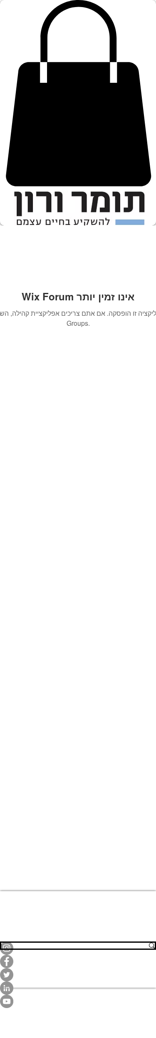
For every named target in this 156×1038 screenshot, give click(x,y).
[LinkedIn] (78, 988)
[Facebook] (78, 961)
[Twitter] (78, 974)
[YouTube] (78, 1001)
